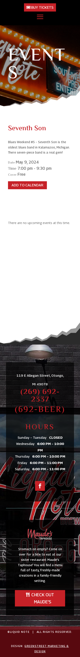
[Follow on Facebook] (40, 486)
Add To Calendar (27, 185)
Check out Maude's (42, 598)
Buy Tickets (42, 7)
